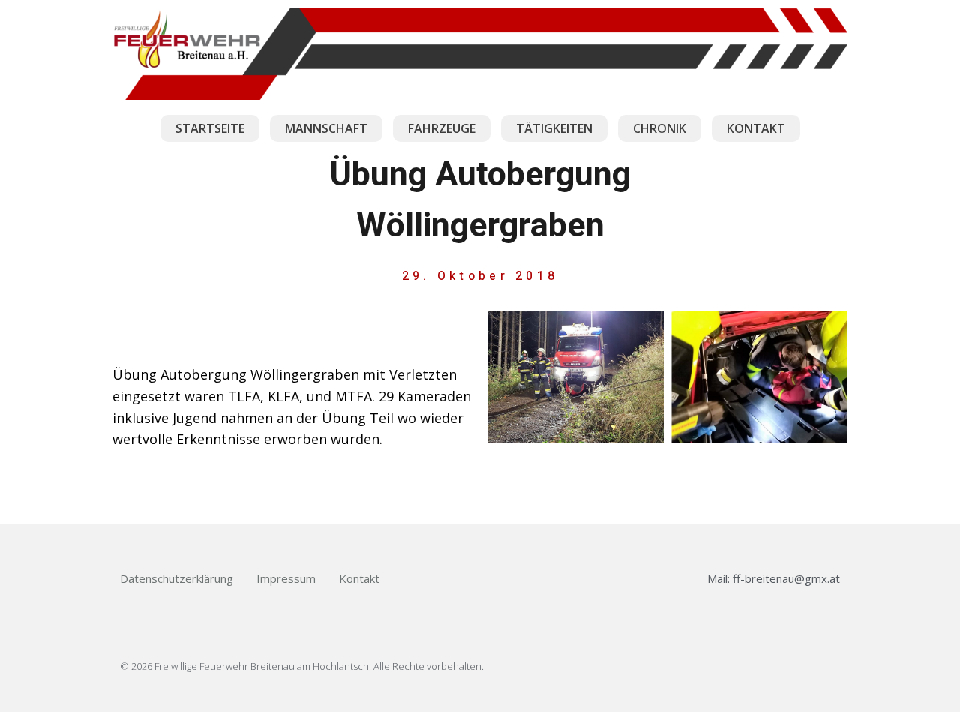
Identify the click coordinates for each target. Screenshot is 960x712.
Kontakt (359, 578)
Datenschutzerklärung (176, 578)
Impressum (286, 578)
